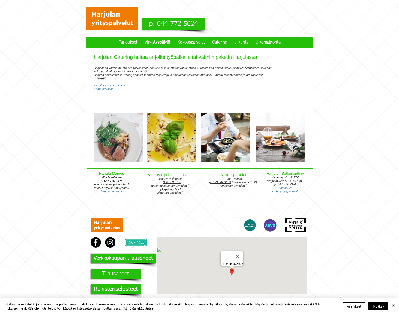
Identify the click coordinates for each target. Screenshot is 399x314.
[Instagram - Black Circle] (110, 242)
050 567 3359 (222, 182)
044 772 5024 (287, 184)
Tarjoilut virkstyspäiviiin (109, 85)
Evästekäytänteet (141, 308)
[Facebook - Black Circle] (96, 242)
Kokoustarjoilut (104, 88)
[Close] (393, 306)
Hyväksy (378, 306)
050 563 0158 (172, 182)
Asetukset (354, 306)
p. (211, 182)
